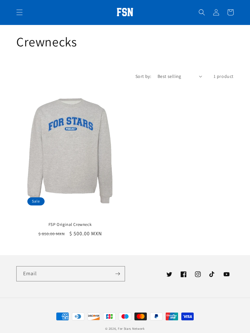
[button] (19, 12)
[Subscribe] (117, 273)
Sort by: (143, 76)
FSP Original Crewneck (70, 224)
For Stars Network (131, 329)
